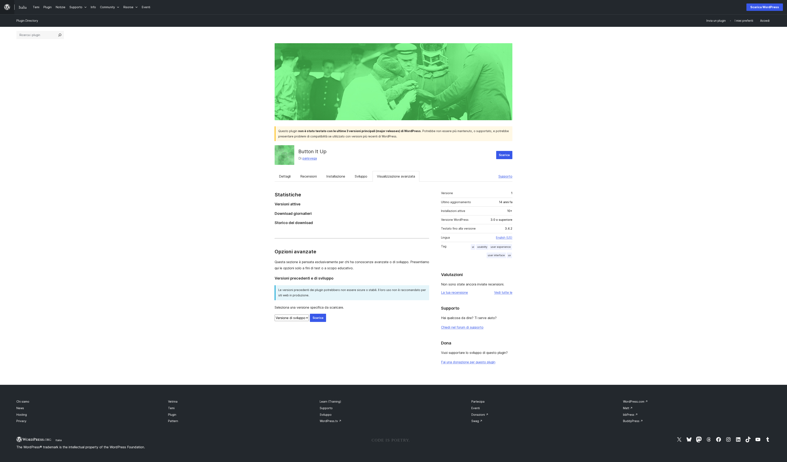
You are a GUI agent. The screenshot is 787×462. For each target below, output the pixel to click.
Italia (59, 440)
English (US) (504, 237)
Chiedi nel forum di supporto (462, 327)
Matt (628, 408)
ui (473, 246)
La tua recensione (454, 292)
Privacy (21, 421)
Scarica (504, 155)
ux (509, 255)
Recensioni (308, 176)
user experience (501, 246)
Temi (171, 408)
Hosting (21, 414)
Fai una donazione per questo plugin (468, 362)
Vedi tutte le (503, 292)
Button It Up (312, 151)
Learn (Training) (330, 401)
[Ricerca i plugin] (60, 35)
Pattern (173, 421)
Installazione (335, 176)
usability (482, 246)
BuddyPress (633, 421)
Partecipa (477, 401)
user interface (496, 255)
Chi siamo (22, 401)
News (20, 408)
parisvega (310, 158)
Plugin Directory (27, 20)
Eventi (475, 408)
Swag (476, 421)
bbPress (630, 414)
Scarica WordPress (764, 7)
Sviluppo (361, 176)
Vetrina (172, 401)
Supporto (505, 176)
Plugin (172, 414)
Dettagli (285, 176)
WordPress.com (635, 401)
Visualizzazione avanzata (396, 176)
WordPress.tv (330, 421)
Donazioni (479, 414)
